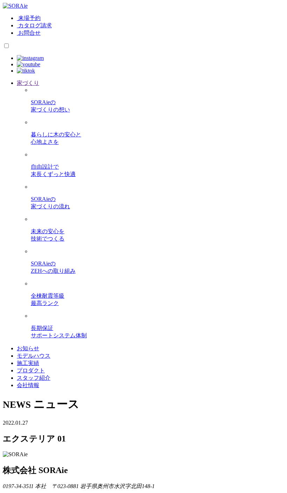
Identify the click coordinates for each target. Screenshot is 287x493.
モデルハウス (33, 356)
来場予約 (29, 18)
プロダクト (31, 370)
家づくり (28, 83)
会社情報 (28, 385)
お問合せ (29, 33)
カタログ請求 (35, 25)
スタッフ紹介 (33, 378)
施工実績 (28, 363)
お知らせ (28, 348)
